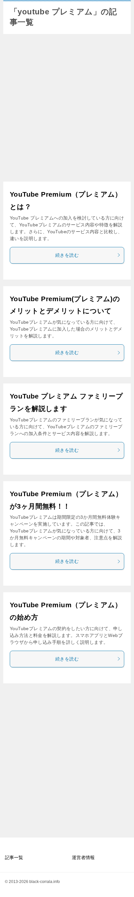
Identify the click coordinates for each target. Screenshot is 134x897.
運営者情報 (83, 857)
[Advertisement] (67, 108)
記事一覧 (14, 857)
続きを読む (67, 255)
